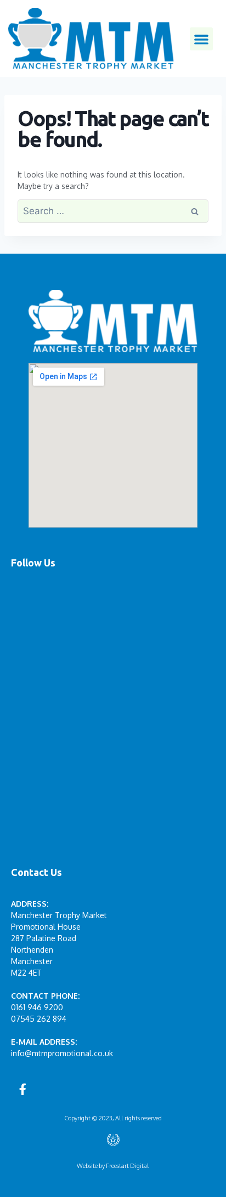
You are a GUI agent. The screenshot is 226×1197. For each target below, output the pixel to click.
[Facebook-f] (22, 1089)
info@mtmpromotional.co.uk (62, 1053)
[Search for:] (113, 211)
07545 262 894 (38, 1018)
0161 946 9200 (37, 1007)
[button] (201, 38)
